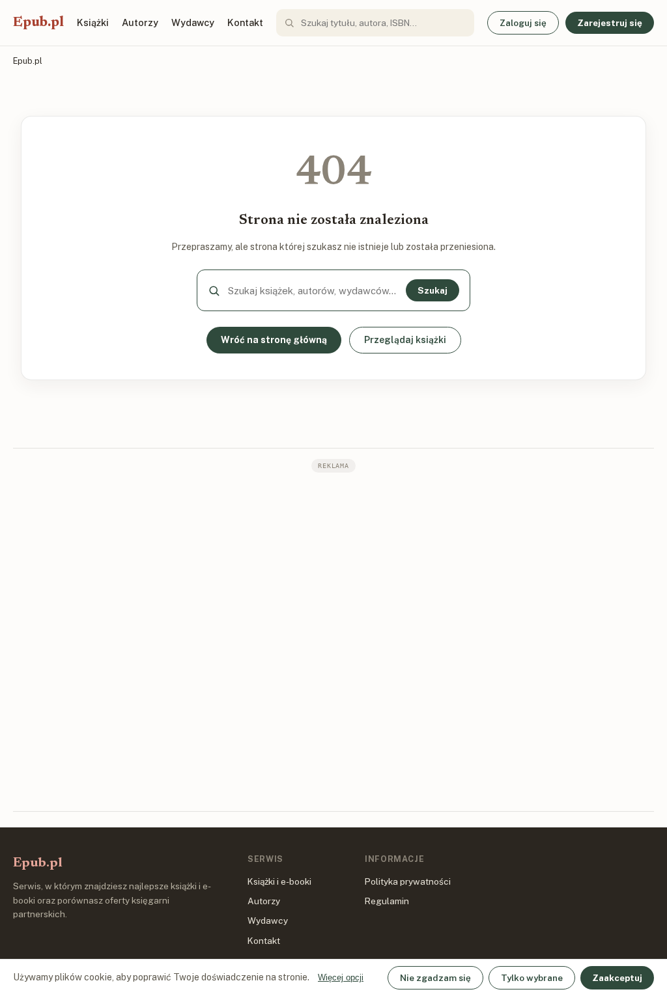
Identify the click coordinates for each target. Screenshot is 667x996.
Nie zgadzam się (435, 978)
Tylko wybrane (532, 978)
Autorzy (140, 22)
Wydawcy (192, 22)
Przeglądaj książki (405, 340)
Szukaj (432, 290)
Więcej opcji (340, 977)
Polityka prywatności (408, 881)
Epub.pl (38, 23)
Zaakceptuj (617, 978)
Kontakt (245, 22)
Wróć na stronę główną (274, 340)
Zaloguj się (523, 23)
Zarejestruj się (609, 23)
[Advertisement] (333, 640)
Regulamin (387, 901)
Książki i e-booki (279, 881)
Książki (93, 22)
